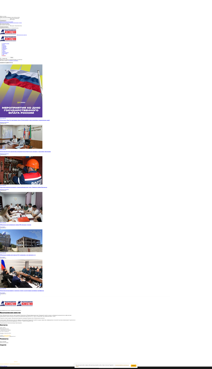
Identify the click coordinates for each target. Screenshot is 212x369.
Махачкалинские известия (10, 312)
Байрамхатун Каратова (4, 122)
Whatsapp (7, 336)
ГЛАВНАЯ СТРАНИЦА (13, 60)
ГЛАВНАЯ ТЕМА (5, 43)
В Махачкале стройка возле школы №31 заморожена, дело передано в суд (18, 255)
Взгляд (3, 44)
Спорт (3, 50)
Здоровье (4, 51)
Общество (4, 47)
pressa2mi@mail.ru (7, 335)
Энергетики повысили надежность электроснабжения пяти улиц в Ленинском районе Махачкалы (23, 187)
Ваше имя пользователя (14, 18)
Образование (4, 48)
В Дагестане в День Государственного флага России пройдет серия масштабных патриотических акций (25, 120)
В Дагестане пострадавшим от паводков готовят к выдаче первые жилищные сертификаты (22, 290)
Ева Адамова (2, 226)
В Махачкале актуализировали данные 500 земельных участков (15, 224)
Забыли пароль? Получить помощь (6, 21)
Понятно (133, 365)
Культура (4, 49)
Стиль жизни (4, 53)
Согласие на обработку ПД (4, 363)
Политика (4, 45)
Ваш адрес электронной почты (16, 25)
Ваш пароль (12, 19)
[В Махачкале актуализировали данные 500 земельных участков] (21, 221)
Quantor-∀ (15, 361)
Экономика (4, 46)
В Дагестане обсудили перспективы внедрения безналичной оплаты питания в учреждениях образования (25, 151)
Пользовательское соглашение (15, 363)
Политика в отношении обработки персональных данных (11, 22)
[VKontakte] (3, 348)
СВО (3, 54)
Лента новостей (3, 118)
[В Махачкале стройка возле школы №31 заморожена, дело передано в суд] (21, 251)
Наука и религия (5, 52)
